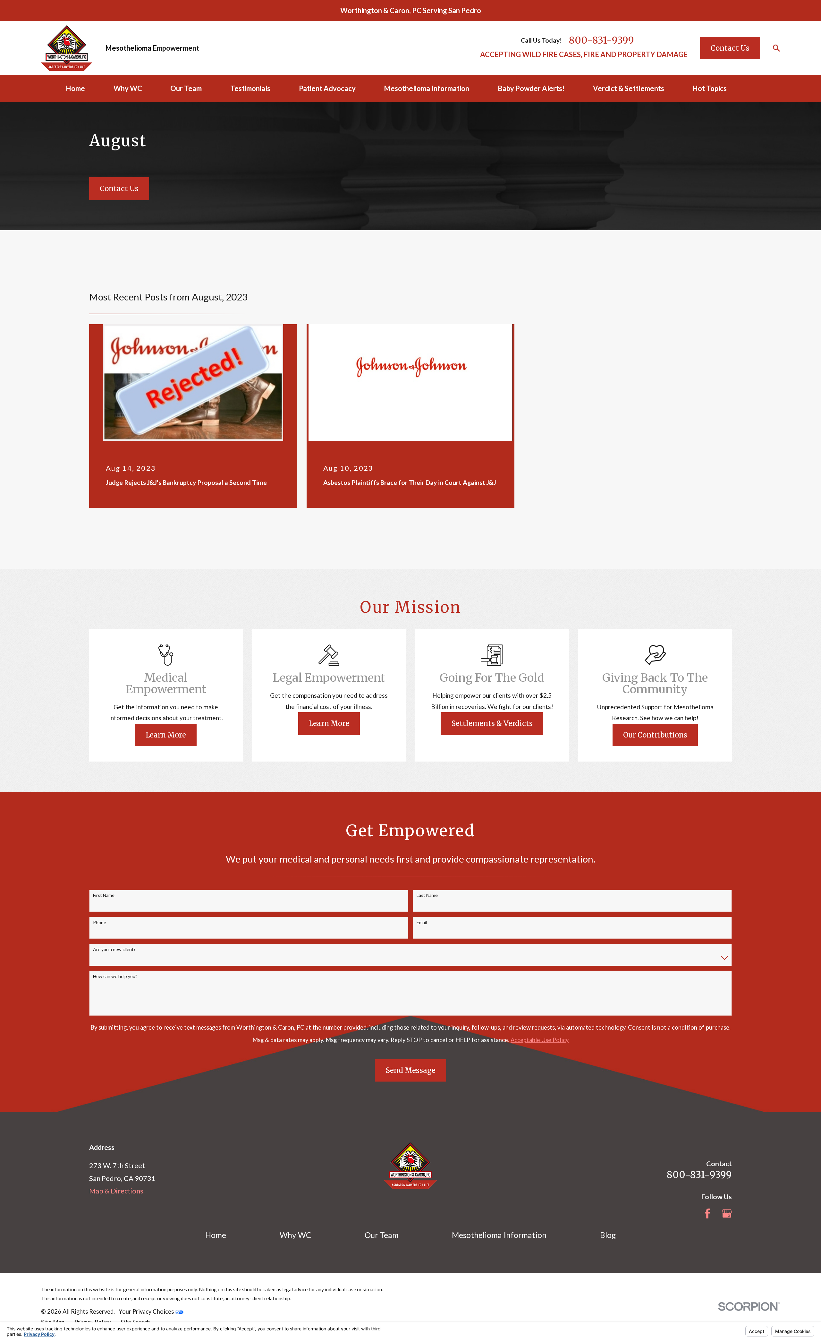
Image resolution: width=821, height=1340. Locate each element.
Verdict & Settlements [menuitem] (628, 88)
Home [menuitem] (75, 88)
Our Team (382, 1235)
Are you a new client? (114, 949)
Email (422, 922)
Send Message (410, 1070)
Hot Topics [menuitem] (709, 88)
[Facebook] (708, 1213)
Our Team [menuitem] (186, 88)
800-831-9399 (601, 40)
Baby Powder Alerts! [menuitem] (531, 88)
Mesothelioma (128, 48)
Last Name (427, 895)
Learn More (166, 734)
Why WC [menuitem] (128, 88)
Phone (99, 922)
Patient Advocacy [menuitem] (327, 88)
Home (215, 1235)
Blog (608, 1235)
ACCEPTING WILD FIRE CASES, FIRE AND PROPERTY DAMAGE (584, 54)
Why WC (295, 1235)
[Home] (66, 48)
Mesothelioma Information (499, 1235)
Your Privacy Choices (147, 1311)
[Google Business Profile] (727, 1213)
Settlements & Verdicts (492, 723)
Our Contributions (655, 734)
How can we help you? (115, 976)
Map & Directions (116, 1190)
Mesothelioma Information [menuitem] (426, 88)
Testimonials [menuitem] (250, 88)
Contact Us (730, 48)
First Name (103, 895)
